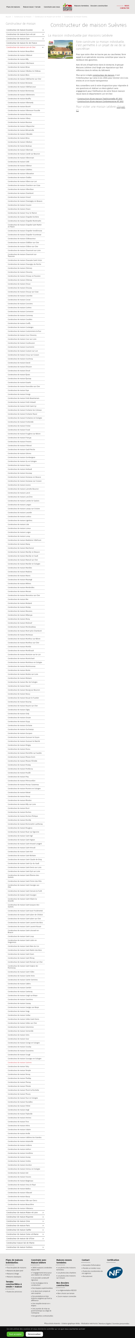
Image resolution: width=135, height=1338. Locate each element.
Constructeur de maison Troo (18, 1122)
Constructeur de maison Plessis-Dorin (21, 757)
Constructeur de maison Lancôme (20, 497)
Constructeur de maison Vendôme (20, 1153)
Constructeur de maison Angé (18, 1110)
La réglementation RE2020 (67, 1290)
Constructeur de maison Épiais (19, 375)
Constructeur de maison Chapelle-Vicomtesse (24, 235)
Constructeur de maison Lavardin (20, 513)
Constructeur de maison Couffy (19, 323)
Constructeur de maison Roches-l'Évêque (23, 816)
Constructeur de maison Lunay (19, 536)
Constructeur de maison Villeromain (21, 158)
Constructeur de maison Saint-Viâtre (21, 972)
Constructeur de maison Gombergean (21, 457)
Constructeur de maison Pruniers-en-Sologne (24, 789)
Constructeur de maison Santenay (20, 992)
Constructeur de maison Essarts (19, 382)
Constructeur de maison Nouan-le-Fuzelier (23, 698)
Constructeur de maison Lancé (19, 493)
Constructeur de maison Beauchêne (21, 1204)
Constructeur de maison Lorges (19, 532)
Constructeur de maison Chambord (20, 193)
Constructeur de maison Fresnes (19, 442)
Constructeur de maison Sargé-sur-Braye (22, 995)
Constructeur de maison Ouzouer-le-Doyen (23, 737)
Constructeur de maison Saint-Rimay (21, 958)
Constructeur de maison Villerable (20, 134)
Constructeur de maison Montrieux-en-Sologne (25, 662)
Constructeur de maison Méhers (19, 584)
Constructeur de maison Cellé (18, 162)
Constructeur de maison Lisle (18, 524)
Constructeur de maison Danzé (19, 363)
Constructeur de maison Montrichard (21, 658)
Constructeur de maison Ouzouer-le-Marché (24, 741)
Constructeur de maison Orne (18, 1221)
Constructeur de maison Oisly (18, 714)
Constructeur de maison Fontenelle (20, 422)
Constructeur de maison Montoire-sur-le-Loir (24, 654)
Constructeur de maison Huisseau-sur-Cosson (25, 481)
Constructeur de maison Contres (19, 308)
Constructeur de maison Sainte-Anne (21, 976)
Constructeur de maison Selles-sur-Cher (22, 1023)
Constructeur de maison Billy (18, 59)
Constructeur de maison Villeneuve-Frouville (24, 110)
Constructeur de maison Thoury (19, 1094)
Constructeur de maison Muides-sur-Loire (23, 674)
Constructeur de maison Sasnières (20, 999)
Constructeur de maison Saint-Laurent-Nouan (24, 926)
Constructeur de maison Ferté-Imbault (22, 402)
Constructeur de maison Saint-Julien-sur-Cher (24, 919)
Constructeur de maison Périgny (19, 745)
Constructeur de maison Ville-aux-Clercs (22, 1200)
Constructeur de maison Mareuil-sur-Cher (23, 560)
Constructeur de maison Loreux (19, 528)
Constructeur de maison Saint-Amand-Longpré (25, 844)
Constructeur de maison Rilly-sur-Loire (22, 804)
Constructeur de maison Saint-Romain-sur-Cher (25, 962)
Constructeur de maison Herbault (20, 469)
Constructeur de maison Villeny (19, 118)
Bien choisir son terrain (66, 1293)
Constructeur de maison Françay (19, 438)
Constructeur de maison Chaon (19, 209)
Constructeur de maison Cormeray (20, 315)
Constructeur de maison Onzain (19, 718)
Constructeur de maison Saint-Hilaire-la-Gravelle (22, 900)
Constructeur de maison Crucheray (20, 359)
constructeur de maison (103, 75)
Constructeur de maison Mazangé (20, 580)
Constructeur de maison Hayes (19, 465)
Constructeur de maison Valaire (19, 1130)
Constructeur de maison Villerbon (20, 142)
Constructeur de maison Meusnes (20, 611)
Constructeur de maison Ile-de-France (21, 43)
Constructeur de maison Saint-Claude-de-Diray (25, 859)
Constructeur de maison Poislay (19, 765)
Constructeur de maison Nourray (20, 702)
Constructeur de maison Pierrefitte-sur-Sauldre (25, 753)
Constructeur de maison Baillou (19, 1189)
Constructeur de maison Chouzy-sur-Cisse (23, 292)
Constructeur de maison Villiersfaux (21, 189)
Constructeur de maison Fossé (19, 430)
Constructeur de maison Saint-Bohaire (22, 856)
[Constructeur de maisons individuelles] (67, 7)
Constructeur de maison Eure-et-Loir (20, 34)
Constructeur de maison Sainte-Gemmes (23, 980)
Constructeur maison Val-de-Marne (20, 1243)
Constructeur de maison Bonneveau (21, 91)
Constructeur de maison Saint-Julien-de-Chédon (25, 915)
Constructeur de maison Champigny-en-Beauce (25, 201)
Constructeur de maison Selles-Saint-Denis (23, 1019)
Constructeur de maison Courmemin (21, 347)
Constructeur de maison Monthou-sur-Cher (23, 643)
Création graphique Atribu (70, 1323)
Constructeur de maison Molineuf (20, 623)
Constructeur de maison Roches (19, 812)
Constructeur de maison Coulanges (20, 327)
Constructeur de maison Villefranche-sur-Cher (24, 79)
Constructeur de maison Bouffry (19, 99)
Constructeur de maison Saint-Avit (20, 852)
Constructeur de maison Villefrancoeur (22, 87)
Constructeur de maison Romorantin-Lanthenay (25, 824)
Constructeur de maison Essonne (19, 30)
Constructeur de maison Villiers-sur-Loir (22, 181)
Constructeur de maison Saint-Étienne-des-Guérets (23, 876)
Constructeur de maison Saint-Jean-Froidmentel (25, 911)
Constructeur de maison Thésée (19, 1086)
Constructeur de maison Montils (19, 647)
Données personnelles (121, 1324)
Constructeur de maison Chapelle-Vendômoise (25, 231)
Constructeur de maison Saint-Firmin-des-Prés (25, 881)
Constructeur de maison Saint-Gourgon (22, 895)
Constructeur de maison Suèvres (20, 1062)
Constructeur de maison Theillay (19, 1078)
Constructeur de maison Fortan (19, 426)
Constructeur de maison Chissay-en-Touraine (24, 276)
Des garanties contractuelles (42, 1316)
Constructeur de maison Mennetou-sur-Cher (24, 595)
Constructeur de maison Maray (19, 544)
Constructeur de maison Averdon (20, 1165)
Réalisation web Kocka (89, 1323)
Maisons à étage (13, 1274)
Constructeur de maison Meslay (19, 607)
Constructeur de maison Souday (19, 1047)
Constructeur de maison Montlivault (21, 651)
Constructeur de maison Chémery (20, 268)
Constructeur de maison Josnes (19, 485)
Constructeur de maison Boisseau (20, 83)
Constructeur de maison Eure (18, 39)
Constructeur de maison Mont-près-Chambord (25, 631)
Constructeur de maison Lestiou (19, 516)
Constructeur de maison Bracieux (20, 122)
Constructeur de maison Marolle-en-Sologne (24, 564)
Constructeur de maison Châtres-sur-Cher (23, 246)
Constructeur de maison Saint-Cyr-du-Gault (23, 863)
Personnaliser (34, 1334)
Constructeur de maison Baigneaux (20, 1181)
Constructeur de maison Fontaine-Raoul (22, 414)
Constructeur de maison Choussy (20, 288)
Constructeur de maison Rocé (18, 808)
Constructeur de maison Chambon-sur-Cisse (24, 185)
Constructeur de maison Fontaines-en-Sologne (25, 418)
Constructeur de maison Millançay (20, 615)
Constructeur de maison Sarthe (18, 1230)
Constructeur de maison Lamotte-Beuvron (23, 489)
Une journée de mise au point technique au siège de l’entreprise (41, 1311)
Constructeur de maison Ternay (19, 1074)
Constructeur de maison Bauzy (19, 1197)
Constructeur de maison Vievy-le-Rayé (22, 1185)
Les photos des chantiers (67, 1273)
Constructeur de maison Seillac (19, 1015)
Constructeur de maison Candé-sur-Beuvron (24, 154)
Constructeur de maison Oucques (20, 733)
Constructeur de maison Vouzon (19, 205)
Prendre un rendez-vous (91, 1268)
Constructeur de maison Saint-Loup (21, 936)
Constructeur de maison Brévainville (21, 130)
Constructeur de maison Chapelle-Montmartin (24, 221)
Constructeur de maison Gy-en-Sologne (22, 461)
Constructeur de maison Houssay (20, 473)
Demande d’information (91, 1265)
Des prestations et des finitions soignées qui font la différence (41, 1298)
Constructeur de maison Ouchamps (21, 729)
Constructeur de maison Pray (18, 777)
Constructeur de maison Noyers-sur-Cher (23, 706)
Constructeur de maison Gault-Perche (21, 449)
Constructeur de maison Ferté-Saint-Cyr (22, 406)
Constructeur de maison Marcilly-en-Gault (23, 556)
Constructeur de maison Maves (19, 576)
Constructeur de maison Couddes (20, 319)
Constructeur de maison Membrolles (21, 587)
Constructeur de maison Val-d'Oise (20, 1238)
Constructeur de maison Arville (19, 1133)
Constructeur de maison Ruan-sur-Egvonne (23, 832)
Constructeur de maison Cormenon (20, 311)
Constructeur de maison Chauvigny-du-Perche (24, 264)
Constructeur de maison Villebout (20, 55)
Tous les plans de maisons (16, 1268)
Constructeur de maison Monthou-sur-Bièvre (24, 639)
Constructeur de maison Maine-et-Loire (22, 1212)
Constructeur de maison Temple (19, 1070)
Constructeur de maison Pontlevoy (20, 769)
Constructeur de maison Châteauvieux (22, 239)
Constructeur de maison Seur (18, 1039)
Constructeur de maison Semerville (20, 1031)
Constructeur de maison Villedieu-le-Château (24, 71)
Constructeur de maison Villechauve (21, 63)
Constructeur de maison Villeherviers (21, 95)
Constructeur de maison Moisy (19, 619)
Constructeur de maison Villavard (20, 1193)
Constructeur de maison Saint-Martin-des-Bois (25, 950)
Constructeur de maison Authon (19, 1149)
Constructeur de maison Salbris (19, 984)
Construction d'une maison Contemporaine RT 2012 (100, 101)
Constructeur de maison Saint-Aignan (21, 840)
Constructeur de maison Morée (19, 670)
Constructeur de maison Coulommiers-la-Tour (24, 331)
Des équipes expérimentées (42, 1288)
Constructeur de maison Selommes (21, 1027)
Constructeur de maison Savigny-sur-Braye (23, 1007)
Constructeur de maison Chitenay (20, 280)
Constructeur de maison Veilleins (20, 1145)
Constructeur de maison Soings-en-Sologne (24, 1043)
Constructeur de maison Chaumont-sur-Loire (24, 250)
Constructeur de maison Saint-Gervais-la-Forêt (25, 891)
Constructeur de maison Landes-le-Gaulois (23, 501)
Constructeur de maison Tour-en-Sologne (23, 1098)
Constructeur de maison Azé (18, 1173)
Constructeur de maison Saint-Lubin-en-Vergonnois (22, 941)
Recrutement (87, 1276)
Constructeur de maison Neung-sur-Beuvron (24, 690)
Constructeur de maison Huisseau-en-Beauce (24, 477)
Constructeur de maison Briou (19, 138)
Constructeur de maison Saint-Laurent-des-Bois (25, 923)
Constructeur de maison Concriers (20, 304)
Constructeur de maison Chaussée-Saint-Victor (25, 260)
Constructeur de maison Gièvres (19, 453)
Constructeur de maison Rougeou (20, 828)
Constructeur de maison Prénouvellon (21, 781)
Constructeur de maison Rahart (19, 792)
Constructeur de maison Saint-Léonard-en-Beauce (23, 931)
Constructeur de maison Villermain (20, 150)
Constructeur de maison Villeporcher (21, 126)
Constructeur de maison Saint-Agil (20, 836)
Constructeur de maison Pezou (19, 749)
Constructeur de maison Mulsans (20, 678)
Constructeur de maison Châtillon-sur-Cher (23, 242)
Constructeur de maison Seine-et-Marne (22, 1234)
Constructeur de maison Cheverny (20, 272)
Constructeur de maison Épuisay (19, 379)
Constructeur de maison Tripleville (20, 1114)
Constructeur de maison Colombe (20, 296)
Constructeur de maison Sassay (19, 1003)
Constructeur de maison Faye (18, 390)
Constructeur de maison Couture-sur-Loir (23, 351)
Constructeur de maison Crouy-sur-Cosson (23, 355)
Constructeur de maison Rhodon (20, 800)
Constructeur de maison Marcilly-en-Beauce (24, 552)
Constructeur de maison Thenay (19, 1082)
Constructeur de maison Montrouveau (21, 666)
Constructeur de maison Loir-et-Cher (20, 47)
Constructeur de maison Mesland (20, 603)
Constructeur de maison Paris (18, 1225)
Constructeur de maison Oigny (19, 710)
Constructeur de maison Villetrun (20, 166)
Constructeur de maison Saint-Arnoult (21, 848)
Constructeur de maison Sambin (19, 988)
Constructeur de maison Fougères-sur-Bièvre (24, 434)
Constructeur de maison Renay (19, 796)
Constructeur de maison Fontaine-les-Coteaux (25, 410)
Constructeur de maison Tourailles (20, 1102)
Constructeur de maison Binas (19, 67)
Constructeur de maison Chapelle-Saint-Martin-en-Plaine (25, 226)
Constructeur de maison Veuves (19, 1177)
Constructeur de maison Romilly (19, 820)
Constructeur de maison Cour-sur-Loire (22, 339)
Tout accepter (15, 1334)
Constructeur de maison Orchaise (20, 725)
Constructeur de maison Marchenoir (21, 548)
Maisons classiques (14, 1277)
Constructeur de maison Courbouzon (21, 343)
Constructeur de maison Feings (19, 394)
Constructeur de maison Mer (18, 599)
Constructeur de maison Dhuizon (20, 367)
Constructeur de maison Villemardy (20, 103)
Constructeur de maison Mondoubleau (22, 627)
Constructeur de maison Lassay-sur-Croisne (24, 509)
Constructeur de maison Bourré (19, 106)
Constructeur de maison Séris (18, 1035)
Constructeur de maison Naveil (19, 686)
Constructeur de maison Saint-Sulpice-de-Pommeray (23, 967)
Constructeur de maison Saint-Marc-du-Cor (23, 946)
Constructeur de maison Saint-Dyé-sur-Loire (24, 871)
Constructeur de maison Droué (19, 371)
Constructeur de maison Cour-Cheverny (22, 335)
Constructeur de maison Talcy (18, 1066)
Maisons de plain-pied (15, 1271)
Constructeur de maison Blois (18, 75)
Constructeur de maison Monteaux (20, 635)
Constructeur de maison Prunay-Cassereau (23, 785)
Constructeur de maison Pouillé (19, 773)
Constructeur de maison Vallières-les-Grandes (24, 1137)
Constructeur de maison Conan (19, 300)
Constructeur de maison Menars (19, 591)
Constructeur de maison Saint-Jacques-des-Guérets (24, 906)
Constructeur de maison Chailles (19, 177)
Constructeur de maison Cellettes (20, 170)
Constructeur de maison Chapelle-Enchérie (23, 217)
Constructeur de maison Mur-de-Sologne (22, 682)
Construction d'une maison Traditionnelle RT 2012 (99, 99)
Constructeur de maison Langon (19, 505)
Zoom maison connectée (67, 1296)
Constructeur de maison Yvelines (19, 1247)
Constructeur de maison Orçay (19, 721)
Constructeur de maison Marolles (20, 568)
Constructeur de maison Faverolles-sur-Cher (24, 386)
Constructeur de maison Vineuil (19, 197)
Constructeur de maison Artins (19, 1126)
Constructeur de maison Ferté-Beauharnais (23, 398)
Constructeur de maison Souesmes (20, 1051)
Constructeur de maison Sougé (19, 1055)
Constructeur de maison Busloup (20, 146)
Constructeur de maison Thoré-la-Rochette (23, 1090)
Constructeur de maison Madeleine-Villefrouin (24, 540)
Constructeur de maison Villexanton (21, 174)
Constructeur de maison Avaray (19, 1157)
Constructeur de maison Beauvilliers (21, 51)
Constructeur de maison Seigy (19, 1011)
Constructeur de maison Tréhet (19, 1106)
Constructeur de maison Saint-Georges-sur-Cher (24, 886)
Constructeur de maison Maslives (20, 572)
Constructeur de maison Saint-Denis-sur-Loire (24, 867)
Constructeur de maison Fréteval (20, 446)
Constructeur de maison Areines (19, 1118)
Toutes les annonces (14, 1292)
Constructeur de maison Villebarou (20, 1208)
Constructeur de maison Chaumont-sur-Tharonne (22, 255)
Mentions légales (105, 1324)
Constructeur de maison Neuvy (19, 694)
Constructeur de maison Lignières (20, 520)
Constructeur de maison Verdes (19, 1161)
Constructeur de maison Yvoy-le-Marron (22, 213)
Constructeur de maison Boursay (20, 114)
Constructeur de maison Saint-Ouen (21, 954)
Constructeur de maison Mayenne (19, 1217)
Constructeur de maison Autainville (20, 1141)
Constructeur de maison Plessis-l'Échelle (22, 761)
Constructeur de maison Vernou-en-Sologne (24, 1169)
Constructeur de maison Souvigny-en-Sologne (24, 1059)
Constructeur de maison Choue (19, 284)
